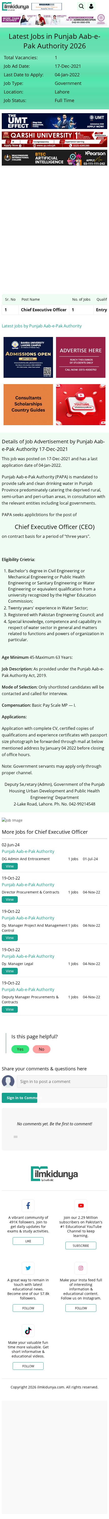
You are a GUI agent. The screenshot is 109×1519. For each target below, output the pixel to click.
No (41, 1049)
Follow (28, 1308)
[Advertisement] (54, 226)
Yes (20, 1049)
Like (28, 1241)
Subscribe (81, 1246)
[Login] (91, 6)
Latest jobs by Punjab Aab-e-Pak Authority (42, 326)
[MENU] (103, 6)
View (10, 866)
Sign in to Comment (22, 1097)
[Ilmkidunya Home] (15, 6)
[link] (46, 6)
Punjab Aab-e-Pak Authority (28, 851)
